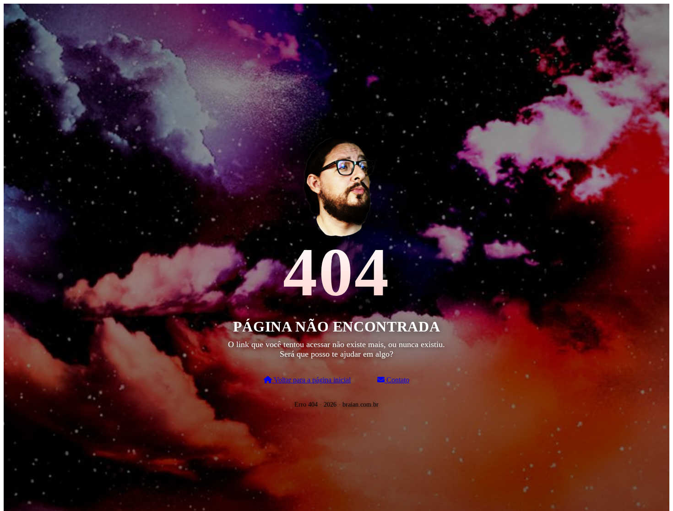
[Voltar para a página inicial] (336, 184)
